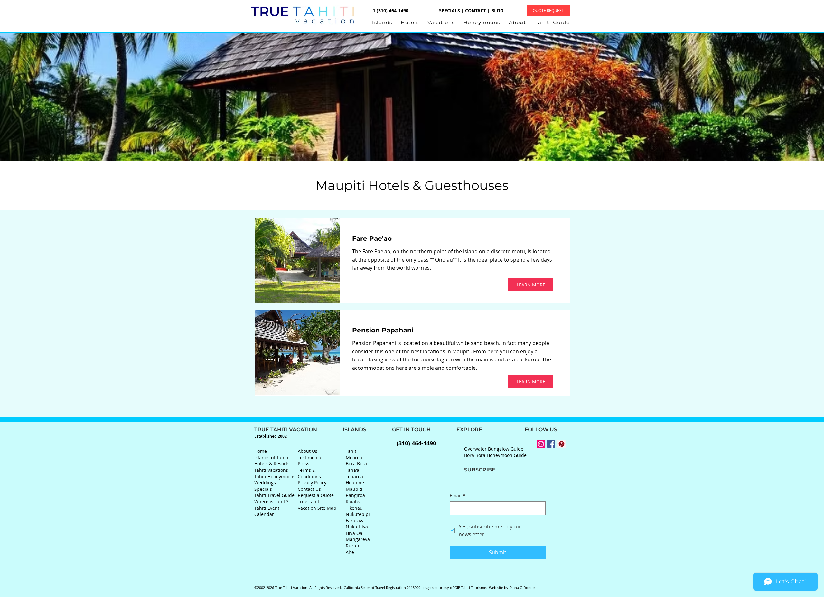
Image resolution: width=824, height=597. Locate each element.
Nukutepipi (358, 514)
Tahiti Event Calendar (266, 511)
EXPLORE (456, 429)
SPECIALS (449, 10)
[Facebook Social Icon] (551, 444)
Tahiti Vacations (271, 470)
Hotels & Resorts (272, 464)
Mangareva (358, 539)
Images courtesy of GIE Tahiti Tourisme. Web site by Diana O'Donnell (479, 587)
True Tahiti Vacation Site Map (317, 505)
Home (260, 451)
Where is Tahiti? (271, 502)
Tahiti (352, 451)
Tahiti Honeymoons (274, 476)
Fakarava (355, 521)
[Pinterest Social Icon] (561, 444)
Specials (263, 489)
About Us (307, 451)
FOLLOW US (519, 429)
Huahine (355, 483)
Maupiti (354, 489)
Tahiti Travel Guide (274, 495)
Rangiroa (355, 495)
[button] (386, 22)
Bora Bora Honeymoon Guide (495, 455)
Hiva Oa (354, 533)
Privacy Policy (312, 483)
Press (303, 464)
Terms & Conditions (309, 473)
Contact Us (309, 489)
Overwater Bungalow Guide (493, 449)
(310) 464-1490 (416, 443)
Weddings (265, 483)
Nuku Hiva (357, 527)
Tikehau (354, 508)
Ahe (350, 552)
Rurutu (353, 546)
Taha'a (352, 470)
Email (457, 495)
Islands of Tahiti (271, 457)
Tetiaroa (354, 476)
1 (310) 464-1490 (389, 10)
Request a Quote (316, 495)
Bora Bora (356, 464)
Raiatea (354, 502)
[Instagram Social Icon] (541, 444)
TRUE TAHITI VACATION (298, 429)
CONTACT (475, 10)
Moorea (354, 457)
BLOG (497, 10)
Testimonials (311, 457)
